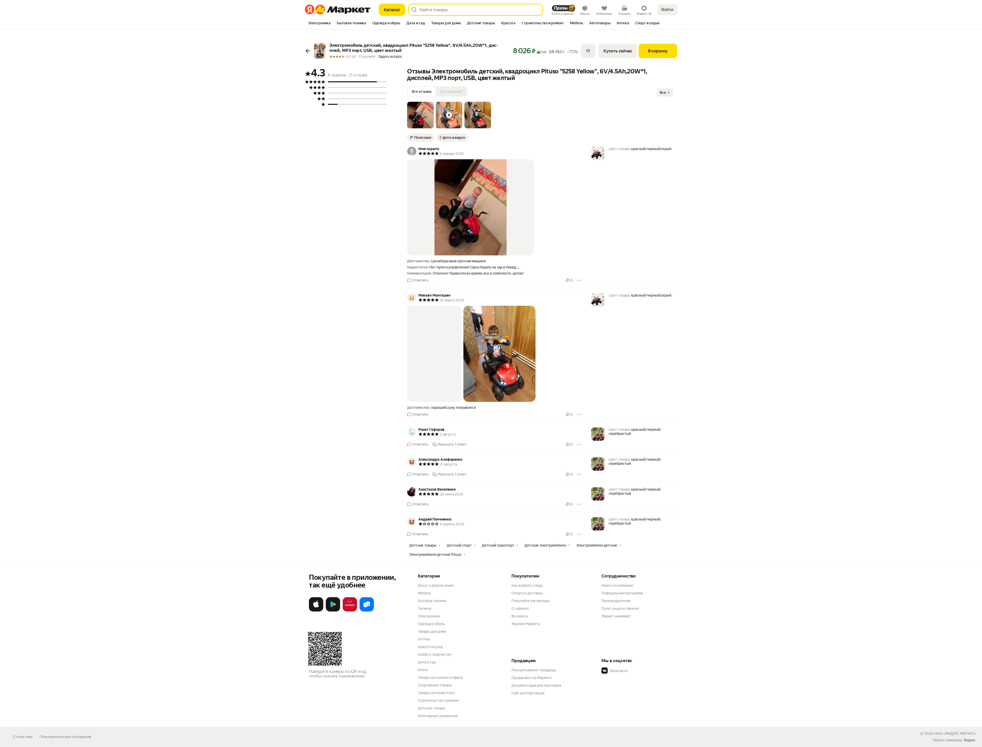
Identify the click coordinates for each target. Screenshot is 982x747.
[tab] (319, 23)
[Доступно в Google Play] (333, 610)
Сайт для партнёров (528, 693)
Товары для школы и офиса (440, 677)
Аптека (424, 639)
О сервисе (520, 608)
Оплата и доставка (526, 593)
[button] (420, 115)
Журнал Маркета (525, 624)
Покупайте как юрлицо (530, 601)
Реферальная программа (622, 593)
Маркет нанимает (616, 616)
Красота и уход (430, 647)
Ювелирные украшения (437, 716)
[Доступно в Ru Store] (367, 610)
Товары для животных (436, 693)
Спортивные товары (435, 685)
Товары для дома (432, 631)
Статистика (22, 737)
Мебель (424, 593)
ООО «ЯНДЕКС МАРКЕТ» (955, 733)
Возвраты (519, 616)
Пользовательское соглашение (65, 737)
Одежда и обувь (431, 624)
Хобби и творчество (435, 654)
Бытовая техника (432, 601)
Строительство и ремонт (439, 700)
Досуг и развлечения (435, 585)
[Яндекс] (969, 740)
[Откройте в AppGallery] (350, 610)
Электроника (429, 616)
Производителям (615, 601)
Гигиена (424, 608)
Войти (667, 9)
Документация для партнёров (536, 685)
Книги (423, 670)
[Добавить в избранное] (588, 51)
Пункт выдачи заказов (620, 608)
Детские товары (431, 708)
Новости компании (617, 585)
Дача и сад (427, 662)
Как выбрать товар (527, 585)
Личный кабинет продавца (533, 670)
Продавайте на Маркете (531, 678)
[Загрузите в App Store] (316, 610)
